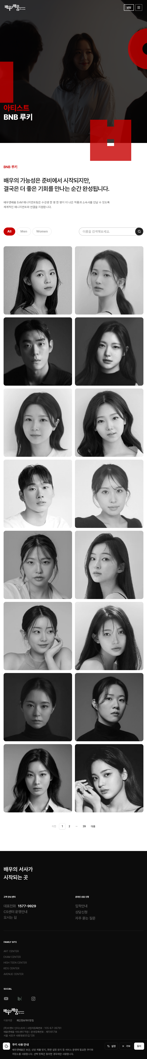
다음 (93, 826)
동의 (139, 1046)
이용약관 (8, 1020)
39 (84, 826)
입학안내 (81, 906)
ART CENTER (11, 951)
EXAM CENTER (12, 957)
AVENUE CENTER (13, 974)
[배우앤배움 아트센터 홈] (14, 1011)
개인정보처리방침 (25, 1020)
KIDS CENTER (11, 968)
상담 (129, 7)
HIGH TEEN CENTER (15, 962)
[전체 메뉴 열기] (138, 7)
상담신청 (81, 912)
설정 (113, 1046)
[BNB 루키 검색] (139, 231)
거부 (128, 1046)
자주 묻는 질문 (85, 918)
